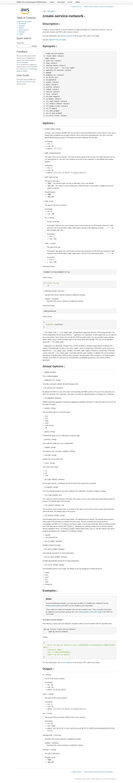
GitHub (77, 2)
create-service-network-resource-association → (99, 6)
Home (52, 2)
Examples (22, 32)
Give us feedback (22, 62)
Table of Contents (26, 17)
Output (21, 34)
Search (34, 46)
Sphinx (113, 779)
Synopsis (22, 25)
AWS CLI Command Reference (32, 2)
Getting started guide (53, 605)
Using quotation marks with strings (90, 612)
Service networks (66, 36)
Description (22, 23)
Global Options (23, 30)
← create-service (75, 6)
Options (21, 28)
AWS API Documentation (57, 40)
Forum (70, 2)
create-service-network (24, 21)
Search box (20, 43)
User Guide (61, 2)
